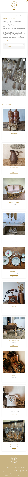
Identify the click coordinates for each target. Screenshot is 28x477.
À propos (20, 467)
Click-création (20, 475)
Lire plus (11, 53)
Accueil (4, 467)
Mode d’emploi (14, 467)
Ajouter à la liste (14, 172)
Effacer (9, 46)
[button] (14, 10)
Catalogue (8, 467)
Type (6, 44)
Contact (23, 467)
